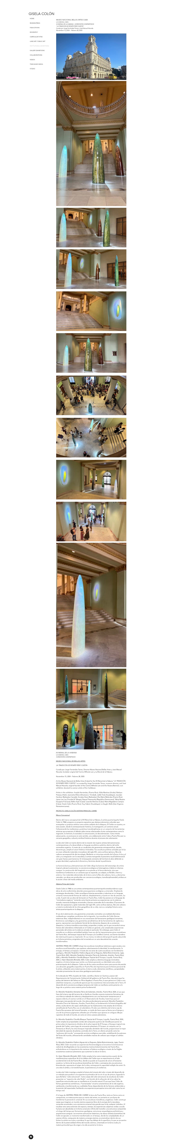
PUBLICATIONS (35, 27)
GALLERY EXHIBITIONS (37, 50)
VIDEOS (32, 59)
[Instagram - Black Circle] (31, 1137)
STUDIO (32, 69)
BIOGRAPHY (34, 32)
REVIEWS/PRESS (35, 23)
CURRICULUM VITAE (36, 37)
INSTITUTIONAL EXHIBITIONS (39, 46)
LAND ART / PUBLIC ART (37, 41)
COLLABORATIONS (36, 55)
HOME (32, 18)
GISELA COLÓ (40, 14)
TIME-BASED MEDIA (36, 64)
